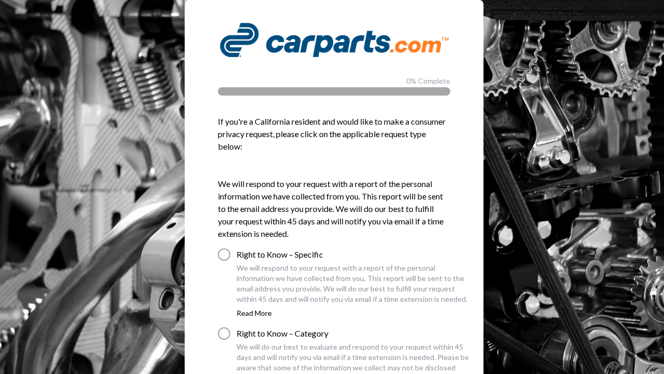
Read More (254, 313)
